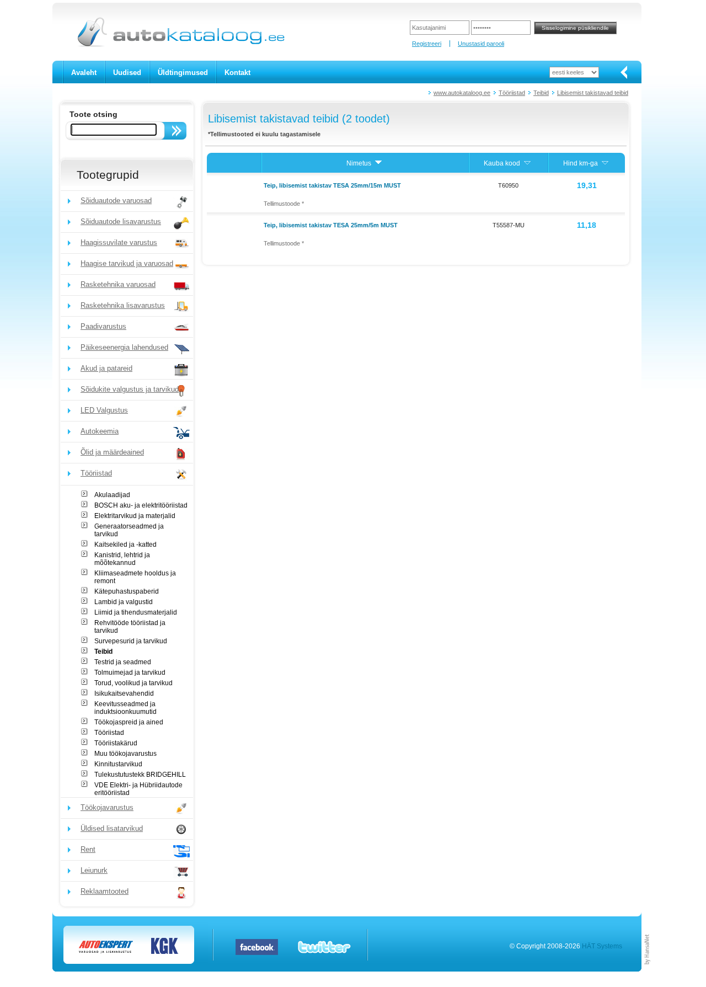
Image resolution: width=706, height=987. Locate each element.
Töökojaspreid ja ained (128, 722)
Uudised (127, 72)
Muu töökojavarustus (125, 753)
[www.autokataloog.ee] (180, 44)
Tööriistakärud (115, 743)
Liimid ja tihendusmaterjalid (135, 612)
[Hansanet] (647, 969)
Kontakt (237, 72)
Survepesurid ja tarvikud (130, 641)
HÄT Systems (602, 946)
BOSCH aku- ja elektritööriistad (141, 505)
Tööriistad (512, 92)
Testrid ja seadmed (122, 662)
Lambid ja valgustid (123, 602)
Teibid (541, 92)
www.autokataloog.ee (462, 92)
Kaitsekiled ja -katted (125, 544)
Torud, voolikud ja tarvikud (133, 683)
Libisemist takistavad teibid (592, 92)
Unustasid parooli (481, 43)
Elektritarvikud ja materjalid (134, 516)
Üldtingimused (183, 72)
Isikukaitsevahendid (124, 693)
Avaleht (84, 72)
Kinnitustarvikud (118, 764)
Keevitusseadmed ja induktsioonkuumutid (125, 708)
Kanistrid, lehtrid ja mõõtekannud (122, 559)
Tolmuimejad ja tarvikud (129, 672)
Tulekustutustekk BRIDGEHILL (140, 774)
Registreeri (426, 43)
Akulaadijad (112, 495)
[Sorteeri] (378, 163)
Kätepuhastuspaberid (126, 591)
